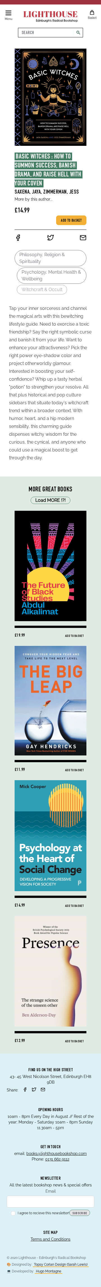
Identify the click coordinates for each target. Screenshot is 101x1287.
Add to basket (71, 221)
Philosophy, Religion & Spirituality (42, 258)
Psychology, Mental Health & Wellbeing (51, 275)
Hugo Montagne (48, 1271)
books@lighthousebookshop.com (56, 1153)
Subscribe (79, 1213)
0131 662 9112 (57, 1159)
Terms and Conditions (50, 1239)
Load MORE (50, 500)
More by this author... (33, 199)
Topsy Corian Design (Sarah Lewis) (61, 1264)
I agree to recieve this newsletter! (43, 1213)
